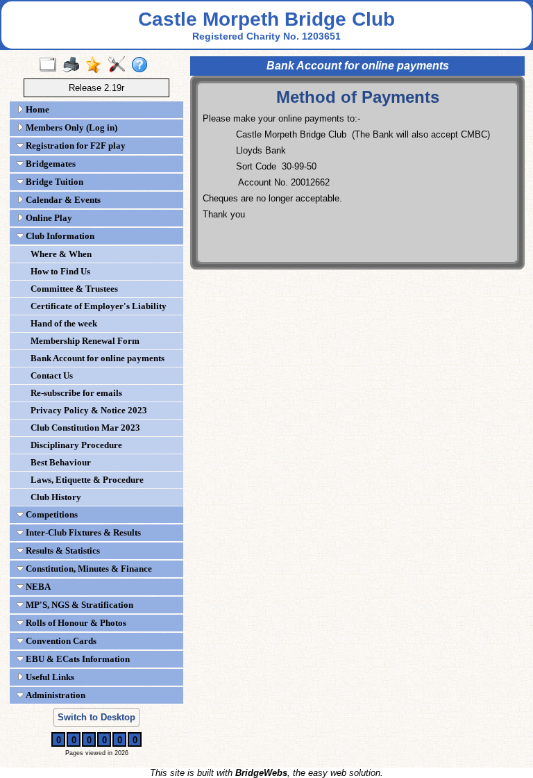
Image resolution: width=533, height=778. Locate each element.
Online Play (48, 218)
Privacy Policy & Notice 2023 (89, 410)
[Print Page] (73, 65)
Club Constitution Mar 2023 (85, 427)
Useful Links (49, 677)
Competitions (51, 514)
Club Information (59, 236)
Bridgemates (50, 163)
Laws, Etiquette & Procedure (87, 479)
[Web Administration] (119, 65)
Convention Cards (60, 641)
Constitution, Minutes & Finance (88, 568)
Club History (56, 497)
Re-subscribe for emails (76, 393)
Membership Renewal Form (85, 341)
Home (36, 109)
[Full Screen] (51, 65)
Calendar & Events (62, 199)
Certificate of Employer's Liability (99, 306)
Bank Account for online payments (97, 358)
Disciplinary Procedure (76, 445)
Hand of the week (64, 323)
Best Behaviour (61, 462)
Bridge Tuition (53, 181)
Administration (54, 695)
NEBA (37, 586)
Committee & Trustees (74, 288)
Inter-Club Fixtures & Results (82, 532)
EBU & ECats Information (77, 659)
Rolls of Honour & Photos (75, 623)
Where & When (61, 254)
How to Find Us (60, 271)
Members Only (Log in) (70, 127)
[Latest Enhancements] (96, 65)
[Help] (142, 65)
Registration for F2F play (75, 145)
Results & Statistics (62, 550)
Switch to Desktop (96, 717)
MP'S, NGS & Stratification (78, 604)
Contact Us (52, 375)
